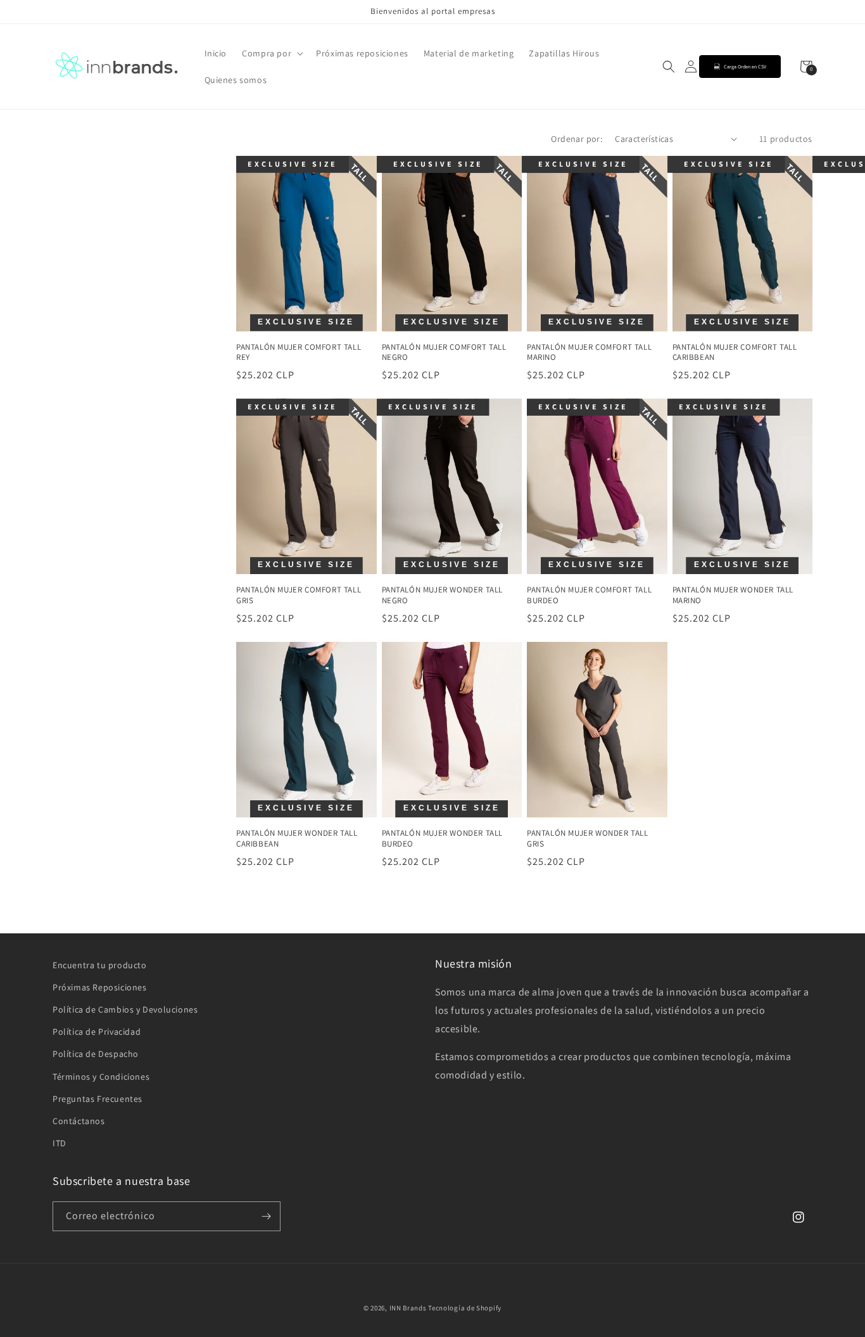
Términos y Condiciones (101, 1076)
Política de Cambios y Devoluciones (125, 1009)
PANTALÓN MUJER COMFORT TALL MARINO (589, 352)
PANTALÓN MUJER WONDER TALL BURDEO (442, 838)
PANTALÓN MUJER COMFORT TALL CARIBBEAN (734, 352)
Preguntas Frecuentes (97, 1098)
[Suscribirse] (266, 1216)
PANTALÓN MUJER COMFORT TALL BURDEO (589, 595)
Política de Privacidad (97, 1031)
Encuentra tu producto (100, 965)
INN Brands (408, 1307)
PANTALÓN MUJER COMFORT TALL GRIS (298, 595)
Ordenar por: (576, 138)
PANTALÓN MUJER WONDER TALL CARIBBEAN (297, 838)
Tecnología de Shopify (465, 1307)
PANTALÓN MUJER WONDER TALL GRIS (587, 838)
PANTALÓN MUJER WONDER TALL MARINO (733, 595)
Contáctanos (79, 1121)
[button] (271, 53)
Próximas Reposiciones (100, 987)
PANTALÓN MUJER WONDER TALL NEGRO (442, 595)
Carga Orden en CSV (745, 66)
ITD (59, 1143)
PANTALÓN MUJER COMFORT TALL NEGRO (444, 352)
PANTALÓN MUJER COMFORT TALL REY (298, 352)
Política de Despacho (96, 1053)
